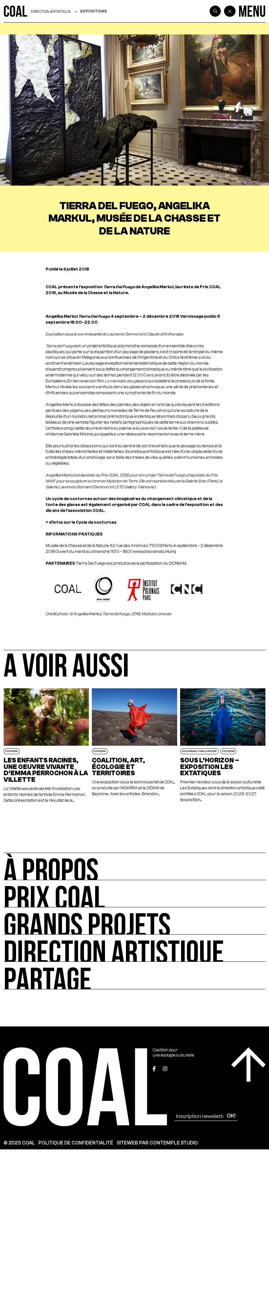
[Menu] (252, 11)
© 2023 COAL (19, 1142)
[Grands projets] (134, 921)
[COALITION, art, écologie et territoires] (134, 745)
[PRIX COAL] (134, 893)
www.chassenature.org (154, 551)
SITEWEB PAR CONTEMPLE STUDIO (157, 1142)
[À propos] (134, 866)
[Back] (229, 11)
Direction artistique (51, 11)
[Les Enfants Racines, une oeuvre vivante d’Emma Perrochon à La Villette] (46, 745)
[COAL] (16, 11)
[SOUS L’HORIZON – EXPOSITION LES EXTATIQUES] (223, 745)
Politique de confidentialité (75, 1142)
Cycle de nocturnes (96, 522)
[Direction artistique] (134, 948)
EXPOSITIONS (93, 11)
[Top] (248, 1064)
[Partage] (134, 975)
